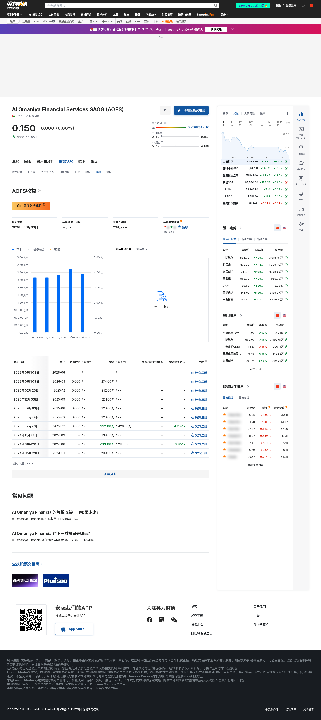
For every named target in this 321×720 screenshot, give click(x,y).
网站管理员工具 (201, 633)
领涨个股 (246, 239)
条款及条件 (271, 709)
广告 (257, 615)
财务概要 (17, 172)
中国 (36, 21)
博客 (194, 606)
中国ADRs (108, 21)
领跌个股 (262, 239)
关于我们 (260, 606)
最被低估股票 (233, 386)
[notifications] (303, 5)
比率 (77, 172)
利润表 (32, 172)
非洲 (155, 21)
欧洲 (128, 21)
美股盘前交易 (66, 21)
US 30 (227, 189)
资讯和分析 (45, 161)
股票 (12, 21)
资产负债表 (47, 172)
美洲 (120, 21)
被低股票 (181, 21)
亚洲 (146, 21)
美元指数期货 (230, 203)
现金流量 (64, 172)
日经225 (228, 182)
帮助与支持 (261, 624)
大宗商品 (249, 113)
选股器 (26, 21)
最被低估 (228, 397)
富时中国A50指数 (233, 168)
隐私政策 (291, 709)
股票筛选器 (184, 14)
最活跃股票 (229, 239)
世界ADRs (92, 21)
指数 (236, 113)
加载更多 (110, 474)
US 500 (227, 196)
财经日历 (167, 14)
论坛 (94, 161)
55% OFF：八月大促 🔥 (253, 5)
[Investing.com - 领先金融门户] (17, 5)
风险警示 (308, 709)
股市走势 (230, 228)
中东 (137, 21)
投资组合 (197, 624)
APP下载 (197, 615)
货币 (225, 113)
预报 (109, 172)
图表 (27, 161)
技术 (81, 161)
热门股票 (230, 315)
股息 (88, 172)
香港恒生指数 (230, 175)
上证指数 (228, 161)
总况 (15, 161)
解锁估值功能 (196, 127)
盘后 (80, 21)
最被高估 (244, 397)
